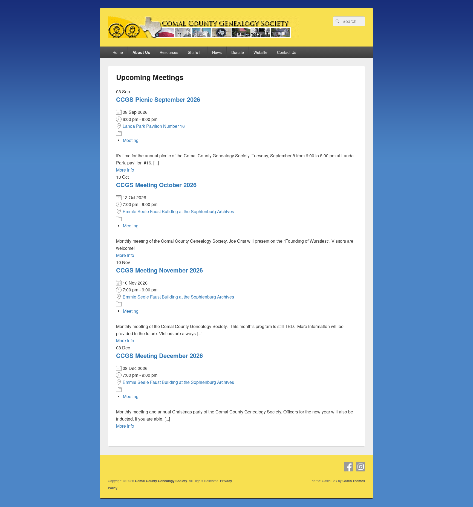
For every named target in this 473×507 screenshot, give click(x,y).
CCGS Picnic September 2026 (158, 99)
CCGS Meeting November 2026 (159, 270)
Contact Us (286, 52)
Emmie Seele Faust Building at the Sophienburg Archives (178, 211)
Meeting (131, 140)
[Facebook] (348, 466)
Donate (237, 52)
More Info (125, 170)
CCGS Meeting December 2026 (159, 355)
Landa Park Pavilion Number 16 (154, 126)
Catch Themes (353, 480)
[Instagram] (360, 466)
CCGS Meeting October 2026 (156, 184)
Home (118, 52)
